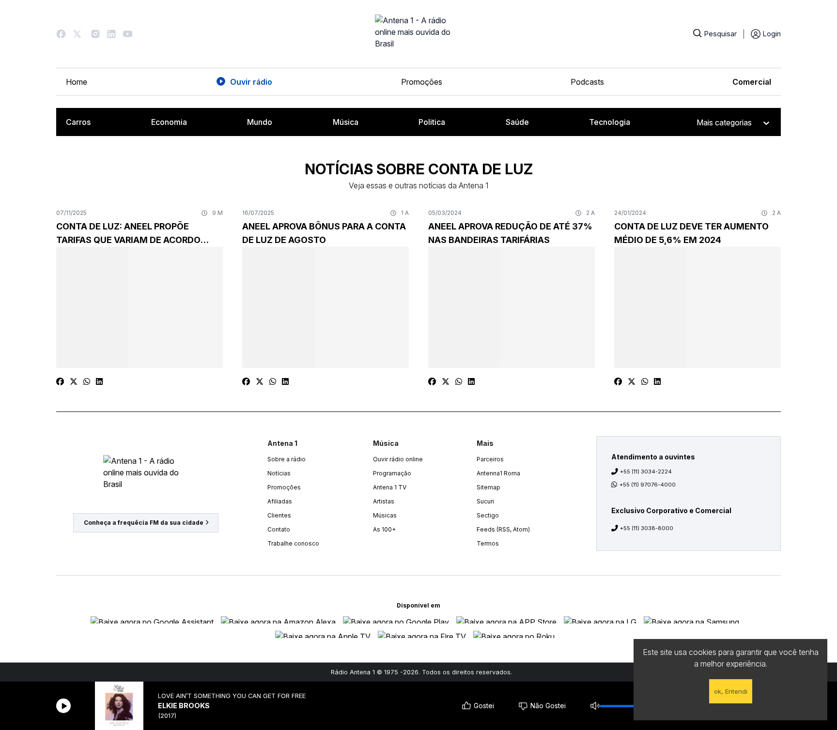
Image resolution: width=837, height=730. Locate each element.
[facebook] (60, 381)
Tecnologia (609, 122)
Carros (78, 122)
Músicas (385, 515)
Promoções (421, 82)
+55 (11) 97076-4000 (648, 484)
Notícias (279, 473)
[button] (61, 34)
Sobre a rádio (286, 459)
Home (76, 82)
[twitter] (74, 381)
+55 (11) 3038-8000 (646, 528)
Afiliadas (279, 501)
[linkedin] (99, 381)
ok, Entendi (730, 691)
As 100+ (384, 529)
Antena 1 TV (389, 487)
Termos (488, 543)
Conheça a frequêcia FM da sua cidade (143, 522)
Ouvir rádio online (398, 459)
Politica (431, 122)
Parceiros (490, 459)
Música (345, 122)
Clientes (279, 515)
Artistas (383, 501)
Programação (392, 473)
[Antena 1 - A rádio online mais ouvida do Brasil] (418, 34)
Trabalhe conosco (293, 543)
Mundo (259, 122)
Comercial (751, 82)
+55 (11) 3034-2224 (646, 471)
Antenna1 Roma (498, 473)
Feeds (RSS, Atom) (503, 529)
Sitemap (488, 487)
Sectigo (488, 515)
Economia (169, 122)
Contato (278, 529)
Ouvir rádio (251, 82)
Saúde (517, 122)
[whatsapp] (86, 381)
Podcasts (587, 82)
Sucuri (485, 501)
